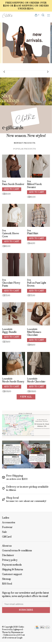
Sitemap (6, 579)
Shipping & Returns (12, 569)
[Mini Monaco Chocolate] (38, 314)
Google (19, 638)
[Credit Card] (37, 628)
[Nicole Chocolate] (38, 364)
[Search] (43, 15)
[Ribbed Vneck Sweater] (38, 167)
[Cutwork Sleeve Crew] (13, 216)
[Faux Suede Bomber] (13, 167)
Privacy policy (9, 560)
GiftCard (6, 536)
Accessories (8, 522)
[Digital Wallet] (45, 628)
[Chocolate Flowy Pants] (13, 265)
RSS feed (7, 583)
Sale (4, 532)
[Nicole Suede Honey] (13, 364)
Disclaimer (8, 555)
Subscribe (26, 610)
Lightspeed (18, 629)
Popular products (24, 149)
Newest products (24, 143)
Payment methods (12, 564)
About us (7, 545)
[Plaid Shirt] (38, 216)
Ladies (5, 517)
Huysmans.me (17, 632)
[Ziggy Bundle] (13, 314)
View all (26, 396)
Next (47, 71)
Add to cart (11, 189)
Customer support (12, 574)
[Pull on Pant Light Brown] (38, 265)
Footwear (7, 527)
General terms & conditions (17, 550)
